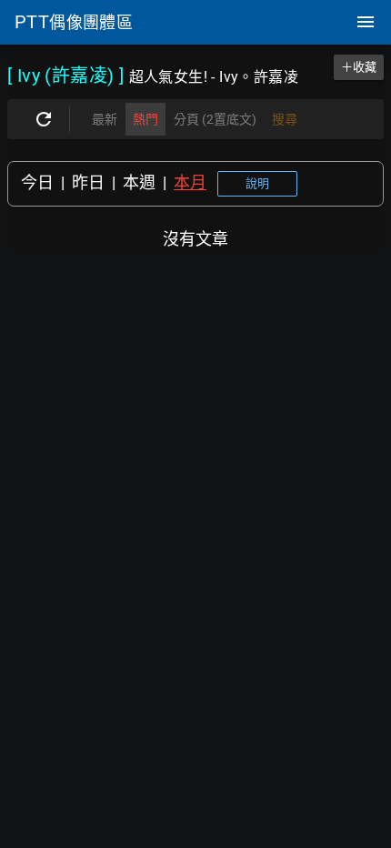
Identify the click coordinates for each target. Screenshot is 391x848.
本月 (190, 182)
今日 (37, 182)
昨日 (88, 182)
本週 (139, 182)
